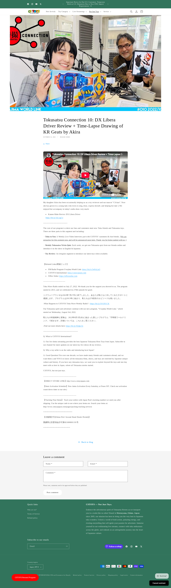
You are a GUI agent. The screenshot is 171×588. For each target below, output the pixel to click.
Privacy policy (101, 575)
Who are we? (32, 510)
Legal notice (124, 575)
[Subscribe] (66, 546)
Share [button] (48, 144)
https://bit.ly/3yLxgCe (54, 218)
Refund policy (32, 518)
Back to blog (87, 442)
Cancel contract (159, 583)
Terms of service (89, 575)
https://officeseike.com (68, 276)
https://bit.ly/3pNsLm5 (91, 269)
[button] (64, 11)
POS (51, 575)
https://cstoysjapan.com (77, 273)
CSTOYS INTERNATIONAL (41, 575)
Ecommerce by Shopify (63, 575)
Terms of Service (33, 514)
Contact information (136, 575)
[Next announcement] (108, 4)
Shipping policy (113, 575)
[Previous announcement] (63, 4)
